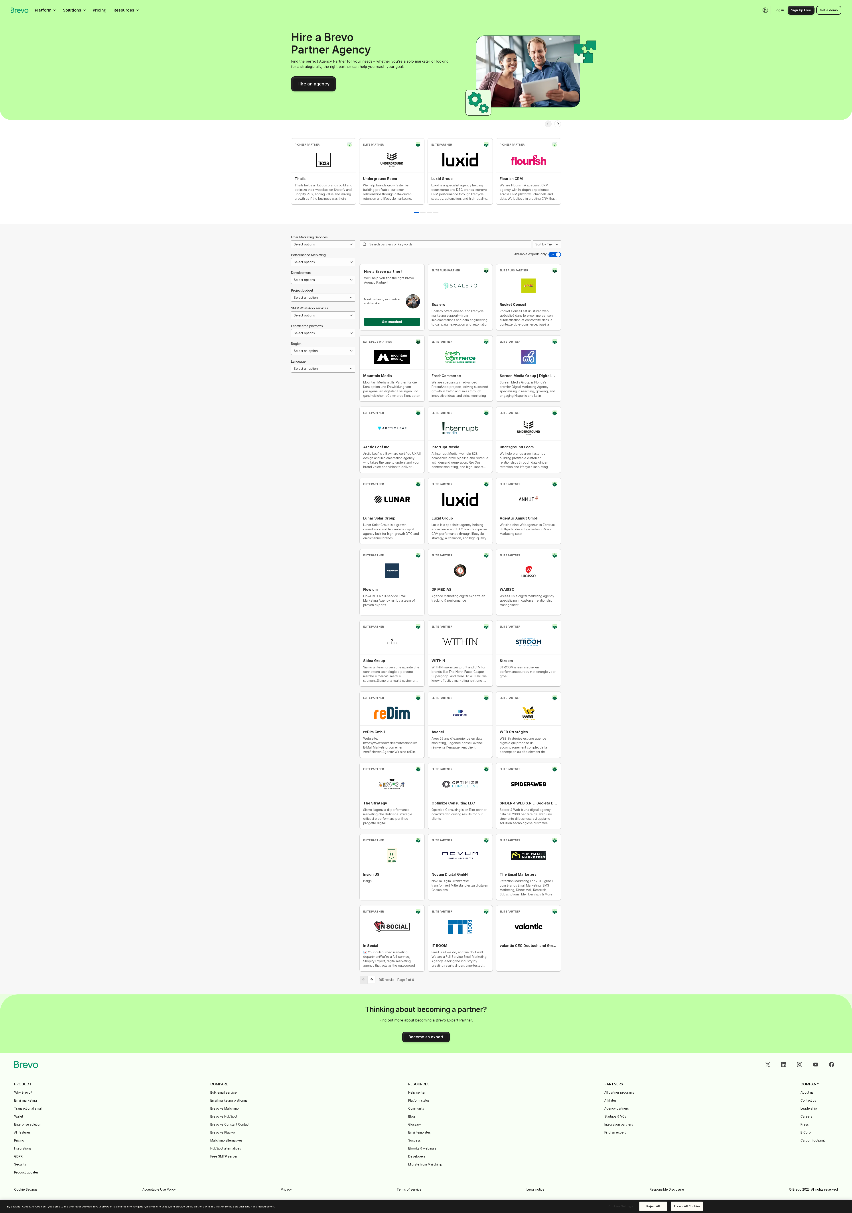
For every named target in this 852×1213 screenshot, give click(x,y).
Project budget (302, 290)
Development (301, 273)
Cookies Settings (620, 1206)
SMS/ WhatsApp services (309, 308)
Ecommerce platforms (307, 326)
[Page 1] (416, 212)
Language (298, 361)
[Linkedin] (783, 1064)
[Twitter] (767, 1064)
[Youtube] (815, 1064)
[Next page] (371, 980)
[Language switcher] (765, 10)
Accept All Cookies (686, 1206)
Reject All (653, 1206)
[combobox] (323, 244)
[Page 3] (429, 212)
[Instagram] (799, 1064)
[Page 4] (436, 212)
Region (296, 344)
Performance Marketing (308, 255)
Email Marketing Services (309, 237)
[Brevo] (20, 10)
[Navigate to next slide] (557, 124)
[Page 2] (423, 212)
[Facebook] (831, 1064)
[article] (323, 171)
